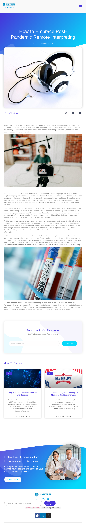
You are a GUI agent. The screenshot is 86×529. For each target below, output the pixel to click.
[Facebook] (37, 515)
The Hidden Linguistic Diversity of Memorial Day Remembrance (63, 394)
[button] (80, 6)
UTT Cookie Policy (33, 508)
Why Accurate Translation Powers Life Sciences (22, 394)
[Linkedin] (43, 515)
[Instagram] (48, 515)
